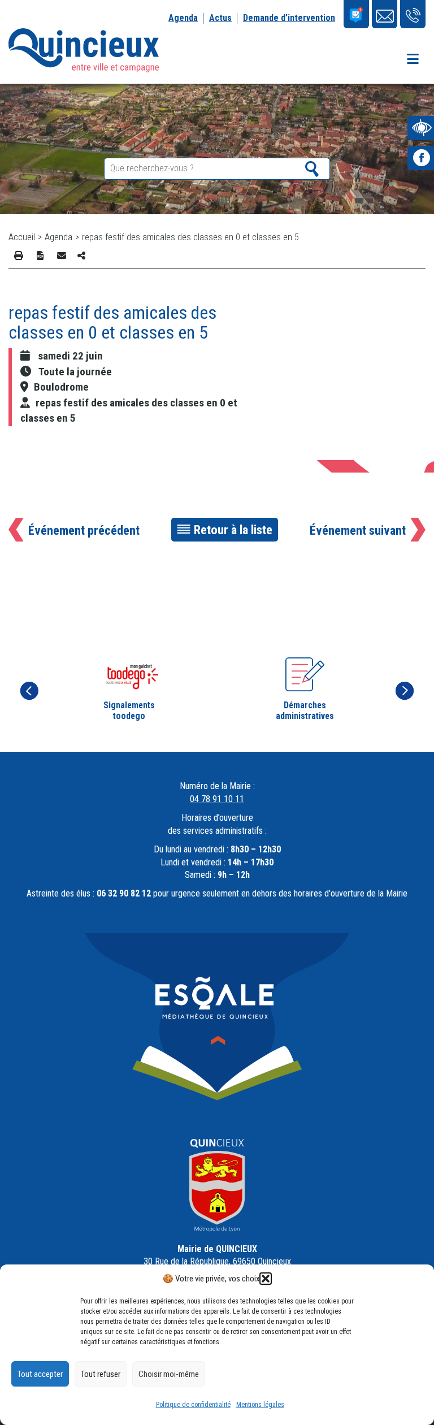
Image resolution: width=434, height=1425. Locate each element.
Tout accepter (40, 1374)
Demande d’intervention (289, 17)
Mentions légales (260, 1405)
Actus (220, 17)
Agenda (183, 17)
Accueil (21, 237)
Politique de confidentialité (193, 1405)
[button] (265, 1278)
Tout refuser (100, 1374)
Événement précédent (84, 530)
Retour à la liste (233, 529)
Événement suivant (358, 530)
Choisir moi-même (168, 1374)
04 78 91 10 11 (217, 799)
